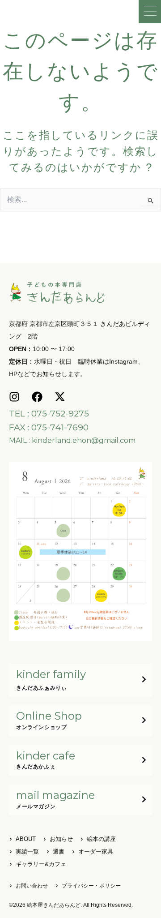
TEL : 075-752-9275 (49, 413)
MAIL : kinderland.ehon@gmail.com (72, 440)
